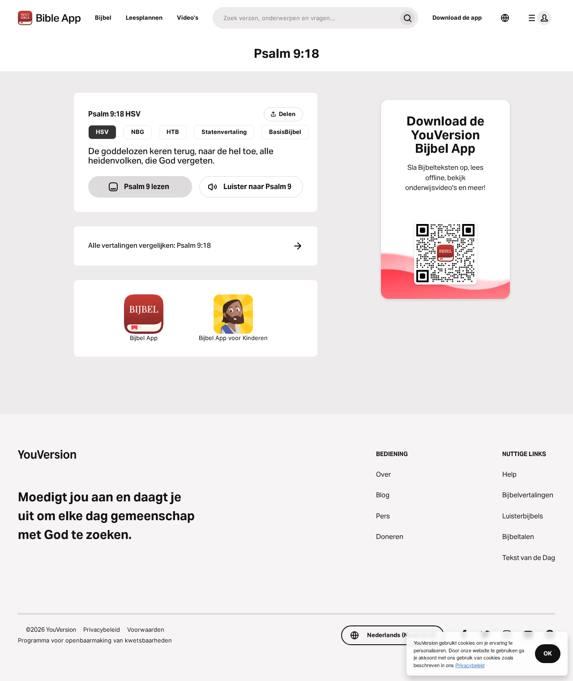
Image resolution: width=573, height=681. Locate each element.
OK (547, 653)
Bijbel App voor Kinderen (233, 337)
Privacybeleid (101, 629)
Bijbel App (144, 337)
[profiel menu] (538, 18)
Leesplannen (144, 17)
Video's (187, 17)
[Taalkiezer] (505, 18)
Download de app (457, 17)
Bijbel (103, 17)
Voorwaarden (145, 629)
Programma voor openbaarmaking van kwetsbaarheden (95, 640)
